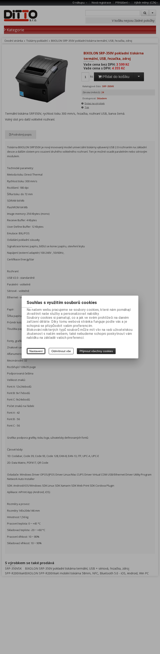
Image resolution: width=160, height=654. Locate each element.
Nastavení (36, 351)
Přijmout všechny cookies (96, 351)
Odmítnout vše (61, 351)
